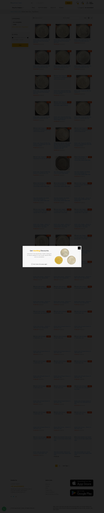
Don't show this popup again (40, 264)
